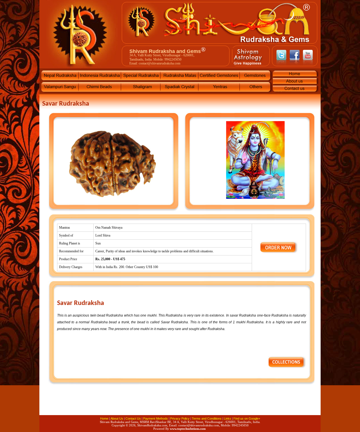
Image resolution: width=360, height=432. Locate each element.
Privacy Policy (180, 418)
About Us (117, 418)
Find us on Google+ (246, 418)
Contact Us (133, 418)
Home (104, 418)
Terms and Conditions (207, 418)
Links (227, 418)
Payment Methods (155, 418)
